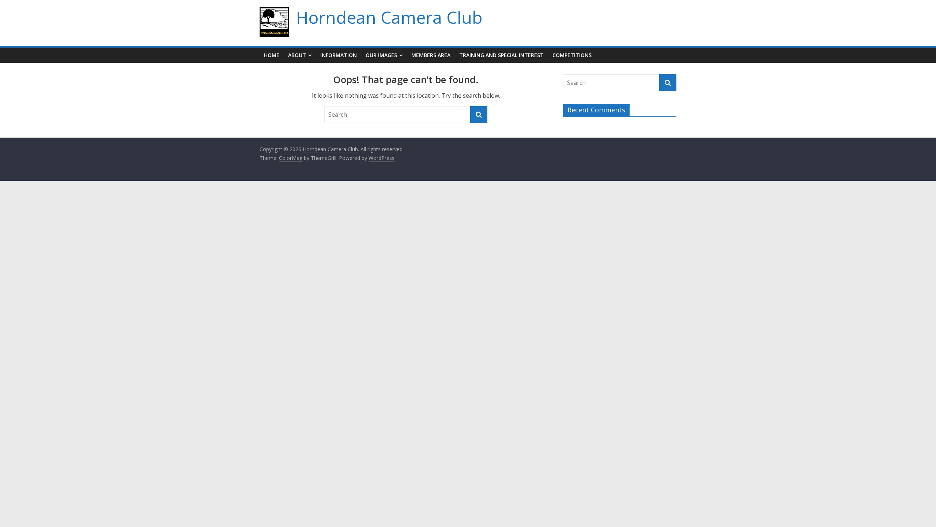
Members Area (430, 55)
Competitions (572, 55)
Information (338, 55)
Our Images (381, 55)
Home (271, 55)
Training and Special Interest (501, 55)
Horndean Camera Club (389, 17)
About (297, 55)
